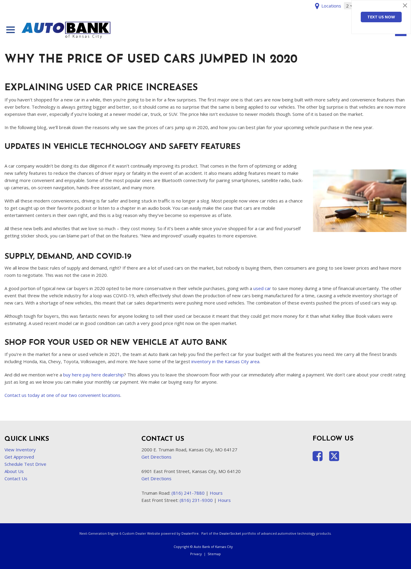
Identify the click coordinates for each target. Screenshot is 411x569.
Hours (216, 493)
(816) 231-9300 (196, 500)
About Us (14, 471)
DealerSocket (230, 533)
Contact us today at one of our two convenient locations (62, 395)
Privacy (196, 554)
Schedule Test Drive (25, 464)
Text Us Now (381, 17)
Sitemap (214, 554)
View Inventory (20, 450)
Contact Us (16, 478)
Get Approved (19, 457)
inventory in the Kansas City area (225, 361)
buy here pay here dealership (93, 375)
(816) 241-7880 (188, 493)
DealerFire (190, 533)
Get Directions (156, 457)
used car (262, 288)
